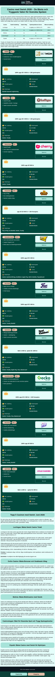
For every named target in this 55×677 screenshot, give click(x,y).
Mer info (44, 63)
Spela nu (44, 59)
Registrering (19, 674)
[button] (53, 574)
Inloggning (36, 674)
